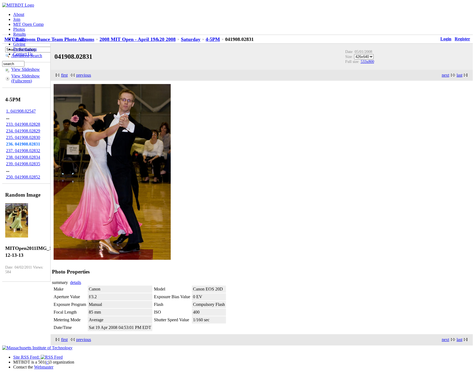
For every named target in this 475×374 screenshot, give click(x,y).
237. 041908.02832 (23, 150)
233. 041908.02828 (23, 124)
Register (462, 39)
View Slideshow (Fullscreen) (25, 78)
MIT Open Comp (28, 24)
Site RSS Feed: (27, 357)
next (445, 75)
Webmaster (43, 367)
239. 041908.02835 (23, 163)
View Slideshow (25, 69)
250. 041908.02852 (23, 177)
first (64, 75)
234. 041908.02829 (23, 131)
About (18, 14)
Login (445, 39)
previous (83, 75)
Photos (19, 29)
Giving (19, 44)
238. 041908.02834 (23, 157)
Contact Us (23, 54)
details (75, 282)
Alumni (19, 39)
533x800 (367, 61)
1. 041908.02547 (21, 111)
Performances (25, 49)
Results (19, 34)
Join (16, 19)
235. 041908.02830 (23, 137)
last (459, 75)
